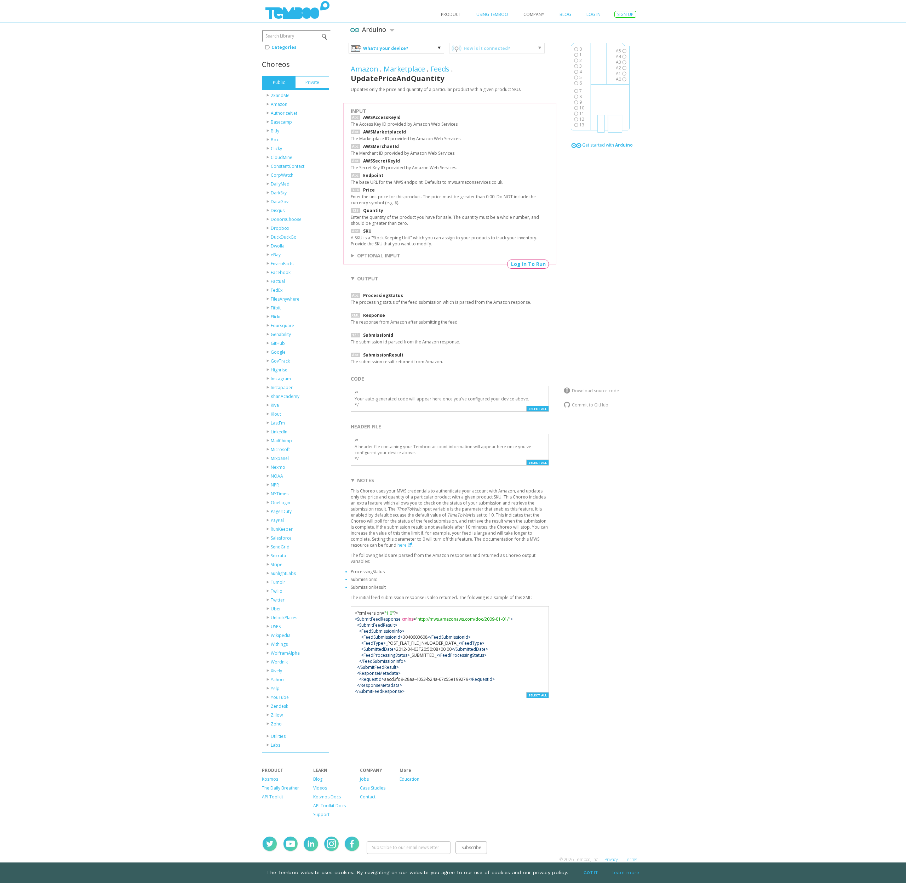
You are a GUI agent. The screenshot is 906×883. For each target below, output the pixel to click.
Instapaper (282, 387)
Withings (279, 644)
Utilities (278, 736)
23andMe (280, 95)
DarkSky (279, 193)
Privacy (611, 859)
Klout (276, 414)
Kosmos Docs (327, 797)
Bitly (275, 131)
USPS (276, 626)
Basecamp (281, 122)
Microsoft (280, 449)
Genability (281, 334)
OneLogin (280, 503)
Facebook (281, 272)
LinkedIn (279, 432)
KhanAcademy (285, 396)
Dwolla (278, 246)
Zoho (276, 724)
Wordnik (279, 662)
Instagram (281, 379)
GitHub (278, 343)
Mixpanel (280, 458)
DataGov (279, 202)
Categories (284, 47)
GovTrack (280, 361)
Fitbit (276, 308)
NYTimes (279, 494)
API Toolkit (272, 797)
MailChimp (281, 441)
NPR (275, 485)
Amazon (279, 104)
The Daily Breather (280, 788)
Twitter (278, 600)
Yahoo (277, 680)
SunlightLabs (283, 573)
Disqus (278, 210)
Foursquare (282, 326)
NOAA (277, 476)
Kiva (275, 405)
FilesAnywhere (285, 299)
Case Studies (372, 788)
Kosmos (270, 779)
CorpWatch (282, 175)
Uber (276, 609)
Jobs (364, 779)
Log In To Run (528, 264)
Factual (278, 281)
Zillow (277, 715)
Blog (565, 14)
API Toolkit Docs (329, 806)
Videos (320, 788)
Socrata (278, 556)
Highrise (279, 370)
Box (275, 140)
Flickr (276, 317)
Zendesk (279, 706)
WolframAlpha (285, 653)
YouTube (280, 697)
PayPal (277, 520)
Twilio (276, 591)
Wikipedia (281, 635)
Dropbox (280, 228)
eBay (276, 255)
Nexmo (278, 467)
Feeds (439, 69)
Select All (537, 408)
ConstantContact (287, 166)
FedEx (276, 290)
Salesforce (281, 538)
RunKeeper (282, 529)
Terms (631, 859)
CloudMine (281, 157)
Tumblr (278, 582)
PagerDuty (281, 511)
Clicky (276, 149)
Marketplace (404, 69)
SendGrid (280, 547)
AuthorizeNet (284, 113)
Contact (367, 797)
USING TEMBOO (492, 14)
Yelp (275, 688)
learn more (626, 872)
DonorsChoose (286, 219)
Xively (276, 671)
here (402, 545)
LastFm (278, 423)
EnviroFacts (282, 264)
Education (409, 779)
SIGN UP (625, 14)
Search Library (279, 36)
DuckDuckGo (284, 237)
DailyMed (280, 184)
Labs (275, 745)
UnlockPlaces (284, 618)
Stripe (276, 565)
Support (321, 814)
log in (593, 14)
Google (278, 352)
